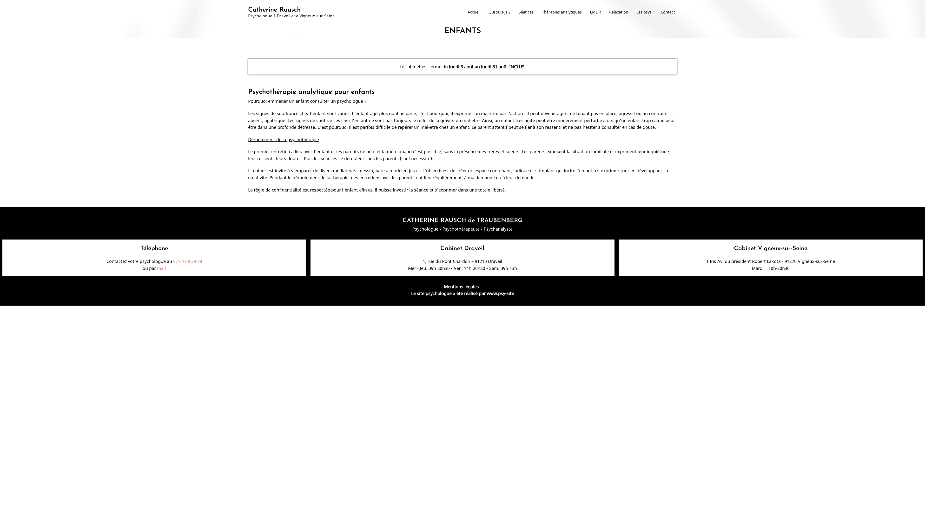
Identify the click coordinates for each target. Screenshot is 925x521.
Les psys (644, 12)
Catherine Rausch (274, 10)
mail (161, 268)
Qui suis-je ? (499, 12)
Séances (526, 12)
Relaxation (618, 12)
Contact (668, 12)
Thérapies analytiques (562, 12)
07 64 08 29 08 (187, 261)
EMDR (595, 12)
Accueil (474, 12)
